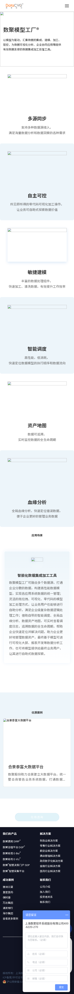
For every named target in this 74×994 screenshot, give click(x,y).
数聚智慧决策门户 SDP (16, 865)
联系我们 (45, 902)
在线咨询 (37, 817)
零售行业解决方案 (50, 845)
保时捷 (6, 897)
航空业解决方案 (49, 850)
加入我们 (45, 891)
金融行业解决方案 (50, 866)
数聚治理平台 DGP (14, 847)
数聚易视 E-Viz (12, 859)
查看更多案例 (10, 918)
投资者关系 (46, 896)
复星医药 (8, 892)
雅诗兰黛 (8, 886)
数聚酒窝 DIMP (12, 841)
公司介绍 (45, 886)
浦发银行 (8, 908)
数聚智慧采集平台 (13, 871)
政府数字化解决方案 (51, 860)
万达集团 (8, 902)
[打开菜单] (67, 6)
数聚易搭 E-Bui (12, 853)
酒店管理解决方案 (50, 855)
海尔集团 (8, 913)
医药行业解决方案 (50, 871)
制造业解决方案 (49, 840)
